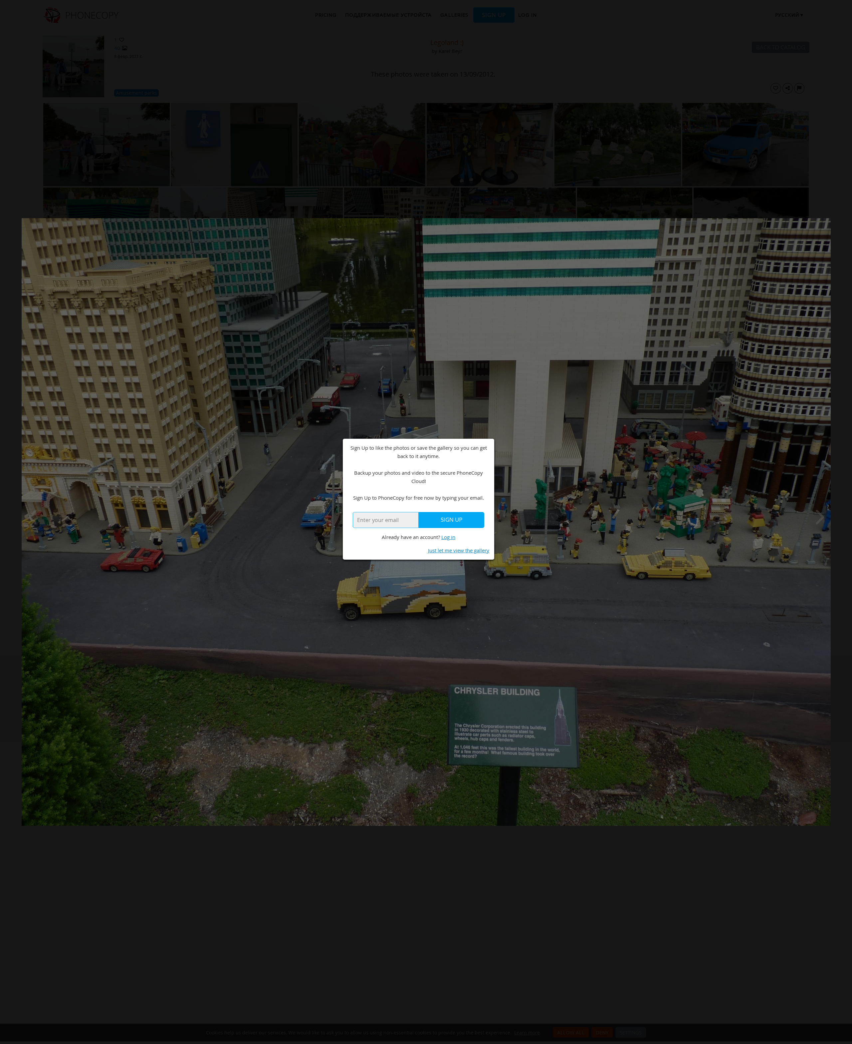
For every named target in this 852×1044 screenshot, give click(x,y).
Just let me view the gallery (458, 550)
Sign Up (451, 519)
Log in (448, 537)
